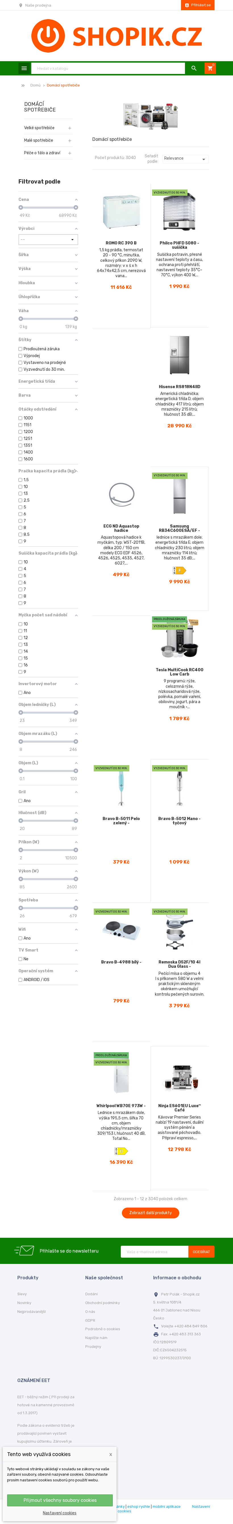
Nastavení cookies (59, 1513)
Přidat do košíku (124, 319)
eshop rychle (138, 1506)
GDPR (90, 1320)
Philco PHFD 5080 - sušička (179, 245)
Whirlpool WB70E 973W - (121, 1105)
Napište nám (96, 1338)
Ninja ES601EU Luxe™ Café (179, 1108)
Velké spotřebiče (39, 127)
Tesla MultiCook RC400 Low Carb (179, 672)
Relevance (185, 159)
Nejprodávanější (31, 1311)
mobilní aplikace (167, 1506)
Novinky (24, 1303)
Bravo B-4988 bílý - (121, 962)
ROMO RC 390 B (121, 243)
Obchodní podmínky (102, 1303)
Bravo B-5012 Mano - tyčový (179, 820)
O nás (90, 1311)
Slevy (22, 1294)
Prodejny (93, 1346)
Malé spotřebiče (38, 140)
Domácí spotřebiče (40, 107)
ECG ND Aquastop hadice (121, 528)
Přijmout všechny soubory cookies (60, 1500)
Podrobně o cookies (102, 1329)
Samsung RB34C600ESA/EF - (179, 528)
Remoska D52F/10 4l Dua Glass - (179, 964)
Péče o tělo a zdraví (42, 153)
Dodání (91, 1294)
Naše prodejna (38, 5)
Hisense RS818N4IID (179, 386)
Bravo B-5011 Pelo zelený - (121, 820)
